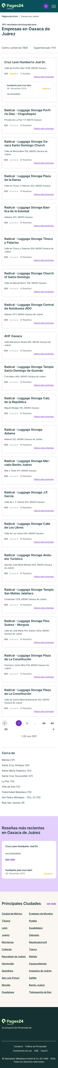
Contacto (18, 1046)
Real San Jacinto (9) (13, 802)
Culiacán (7, 949)
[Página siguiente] (53, 729)
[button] (45, 6)
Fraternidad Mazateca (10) (17, 792)
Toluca (33, 949)
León (4, 927)
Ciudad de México (12, 913)
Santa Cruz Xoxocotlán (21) (17, 775)
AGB (36, 1050)
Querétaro (7, 970)
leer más (10, 859)
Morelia (6, 985)
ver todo (51, 903)
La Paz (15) (8, 781)
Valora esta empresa (44, 76)
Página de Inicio (10, 16)
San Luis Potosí (10, 977)
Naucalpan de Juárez (14, 956)
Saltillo (33, 977)
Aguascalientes (38, 963)
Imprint (44, 1050)
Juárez (6, 935)
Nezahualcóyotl (38, 942)
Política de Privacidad (35, 1046)
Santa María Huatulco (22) (17, 770)
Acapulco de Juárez (40, 970)
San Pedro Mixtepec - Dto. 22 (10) (21, 797)
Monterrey (8, 942)
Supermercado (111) (45, 47)
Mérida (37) (8, 759)
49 (52, 723)
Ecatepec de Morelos (41, 913)
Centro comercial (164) (15, 47)
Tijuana (6, 920)
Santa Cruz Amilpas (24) (15, 765)
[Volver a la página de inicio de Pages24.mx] (12, 6)
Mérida (33, 956)
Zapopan (34, 935)
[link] (29, 80)
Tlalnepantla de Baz (40, 992)
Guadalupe (8, 992)
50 (6, 729)
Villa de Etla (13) (11, 786)
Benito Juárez (37, 985)
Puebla (33, 920)
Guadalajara (36, 927)
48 (43, 723)
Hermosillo (8, 963)
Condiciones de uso (22, 1050)
